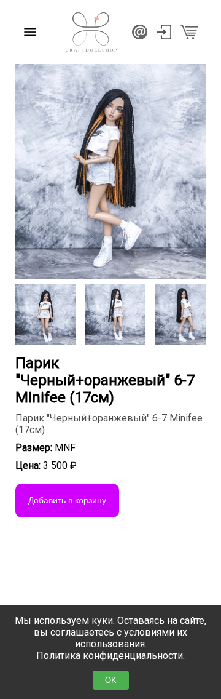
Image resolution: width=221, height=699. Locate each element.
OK (111, 680)
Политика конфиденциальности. (110, 655)
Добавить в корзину (67, 500)
